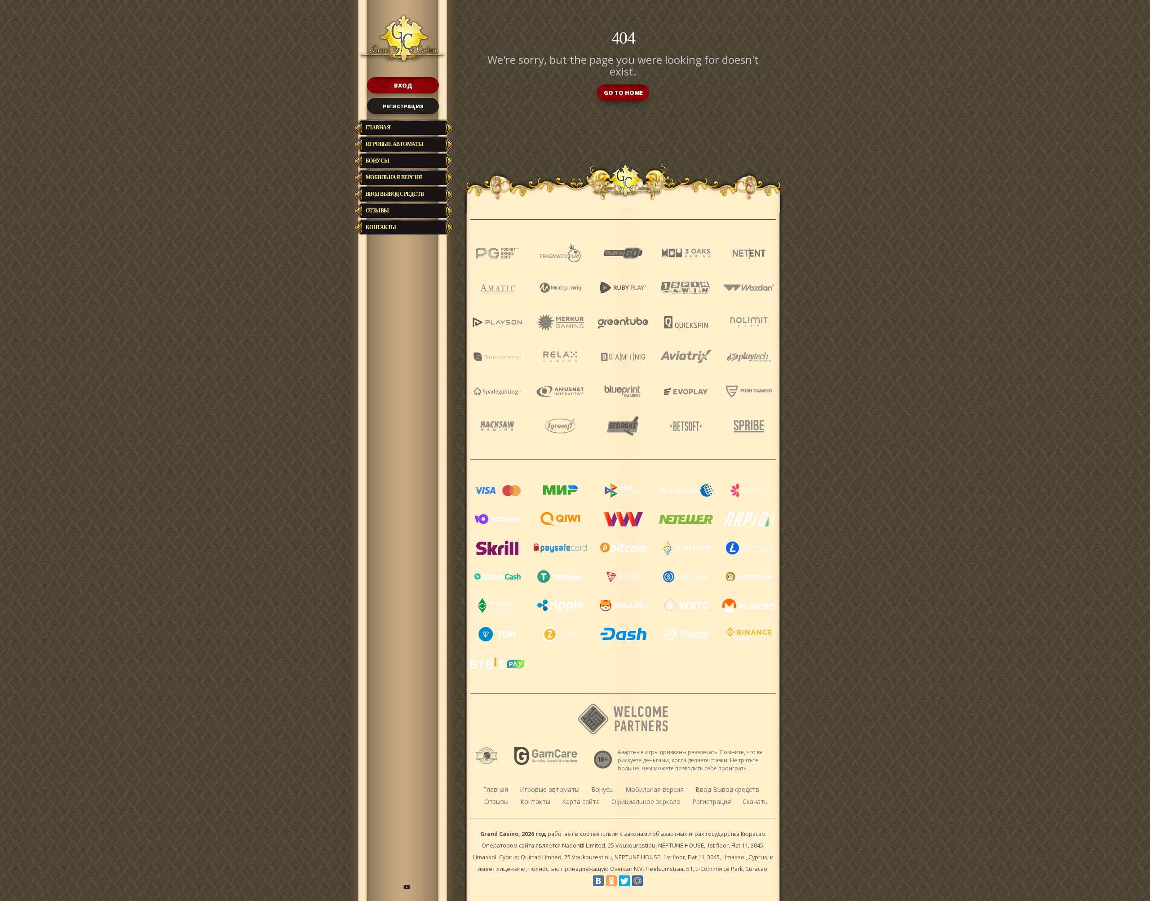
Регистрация (403, 106)
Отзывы (377, 211)
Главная (378, 127)
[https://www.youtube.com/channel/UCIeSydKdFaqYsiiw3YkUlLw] (406, 887)
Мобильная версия (394, 177)
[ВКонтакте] (598, 880)
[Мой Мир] (637, 880)
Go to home (623, 92)
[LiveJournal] (650, 880)
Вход (403, 85)
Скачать (755, 801)
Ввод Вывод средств (395, 194)
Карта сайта (581, 801)
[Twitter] (624, 880)
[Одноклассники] (611, 880)
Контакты (381, 227)
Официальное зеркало (646, 801)
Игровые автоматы (395, 144)
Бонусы (377, 161)
